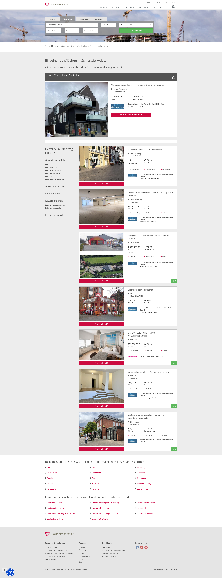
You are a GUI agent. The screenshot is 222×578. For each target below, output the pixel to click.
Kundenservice (84, 556)
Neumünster (52, 472)
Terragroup (173, 570)
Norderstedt (96, 472)
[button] (10, 572)
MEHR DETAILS (102, 183)
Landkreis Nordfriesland (146, 502)
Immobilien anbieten (52, 547)
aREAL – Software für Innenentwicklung (59, 553)
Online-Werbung (51, 559)
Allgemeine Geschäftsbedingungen (114, 550)
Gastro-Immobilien (55, 186)
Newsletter (83, 547)
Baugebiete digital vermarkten (56, 556)
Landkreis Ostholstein (55, 508)
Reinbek (95, 489)
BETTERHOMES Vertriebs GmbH (151, 356)
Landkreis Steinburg (55, 518)
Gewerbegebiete (54, 208)
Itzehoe (50, 483)
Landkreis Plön (143, 508)
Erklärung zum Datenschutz (112, 553)
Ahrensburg (141, 478)
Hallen (50, 176)
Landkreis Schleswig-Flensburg (105, 513)
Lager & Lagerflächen (56, 179)
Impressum (171, 2)
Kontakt (82, 553)
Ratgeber (143, 7)
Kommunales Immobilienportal (56, 550)
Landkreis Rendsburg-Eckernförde (61, 513)
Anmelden (150, 2)
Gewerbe (116, 7)
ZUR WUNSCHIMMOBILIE (131, 114)
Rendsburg (51, 489)
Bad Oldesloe (142, 489)
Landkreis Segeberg (145, 513)
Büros (49, 164)
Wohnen (104, 7)
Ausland (130, 7)
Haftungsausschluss (109, 556)
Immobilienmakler (55, 215)
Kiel (48, 467)
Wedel (94, 478)
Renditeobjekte (53, 193)
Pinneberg (51, 478)
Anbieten (156, 7)
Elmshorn (141, 472)
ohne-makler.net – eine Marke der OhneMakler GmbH (146, 104)
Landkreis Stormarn (100, 518)
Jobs (80, 562)
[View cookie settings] (4, 570)
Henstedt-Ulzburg (144, 483)
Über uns (82, 550)
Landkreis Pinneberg (100, 508)
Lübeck (95, 467)
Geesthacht (96, 483)
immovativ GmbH (62, 570)
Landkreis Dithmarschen (57, 502)
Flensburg (141, 467)
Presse (81, 559)
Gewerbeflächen (54, 200)
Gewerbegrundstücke (56, 205)
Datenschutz (160, 2)
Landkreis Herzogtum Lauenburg (105, 502)
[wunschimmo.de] (58, 46)
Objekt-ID (83, 19)
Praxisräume (52, 167)
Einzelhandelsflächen (56, 170)
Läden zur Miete (53, 173)
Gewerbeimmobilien (56, 160)
